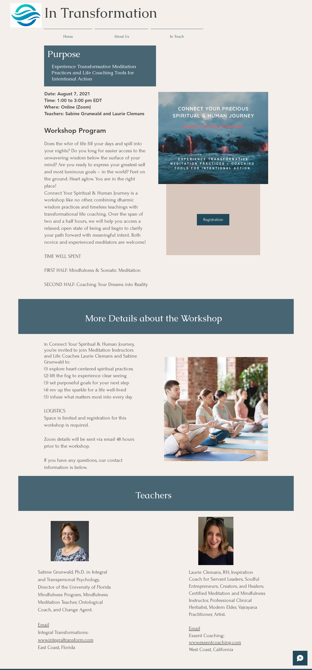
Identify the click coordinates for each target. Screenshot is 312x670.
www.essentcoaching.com (215, 642)
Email (43, 624)
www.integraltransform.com (65, 640)
